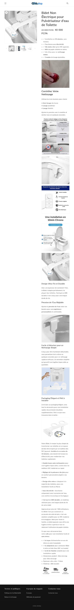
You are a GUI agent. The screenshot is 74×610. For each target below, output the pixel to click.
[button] (5, 3)
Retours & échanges (11, 597)
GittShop (39, 605)
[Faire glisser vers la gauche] (6, 48)
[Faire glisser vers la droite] (35, 48)
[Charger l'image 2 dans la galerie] (17, 48)
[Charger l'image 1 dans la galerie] (11, 48)
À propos (29, 593)
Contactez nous (53, 593)
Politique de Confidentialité (13, 593)
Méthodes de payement (33, 597)
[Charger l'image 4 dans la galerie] (29, 48)
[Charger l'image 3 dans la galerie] (23, 48)
